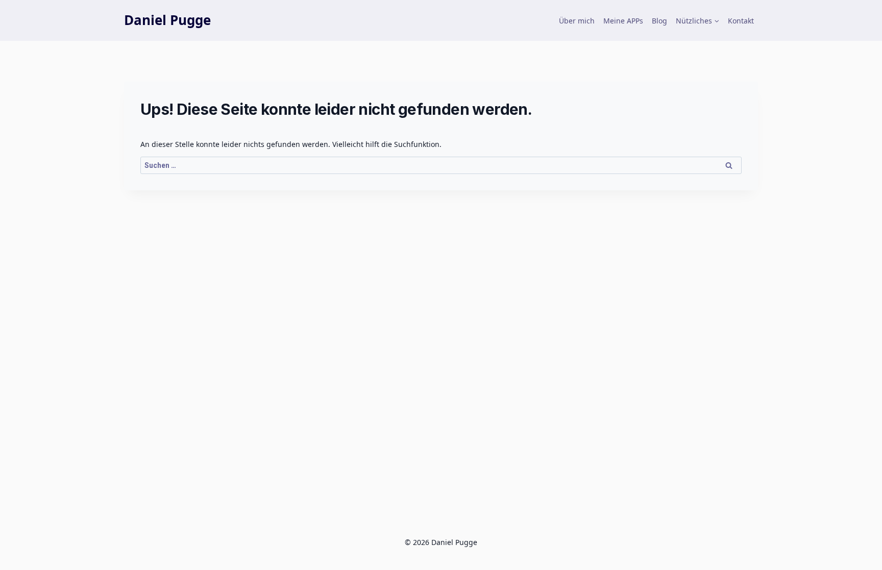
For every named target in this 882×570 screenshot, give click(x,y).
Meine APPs (623, 21)
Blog (659, 21)
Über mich (577, 21)
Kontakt (741, 21)
